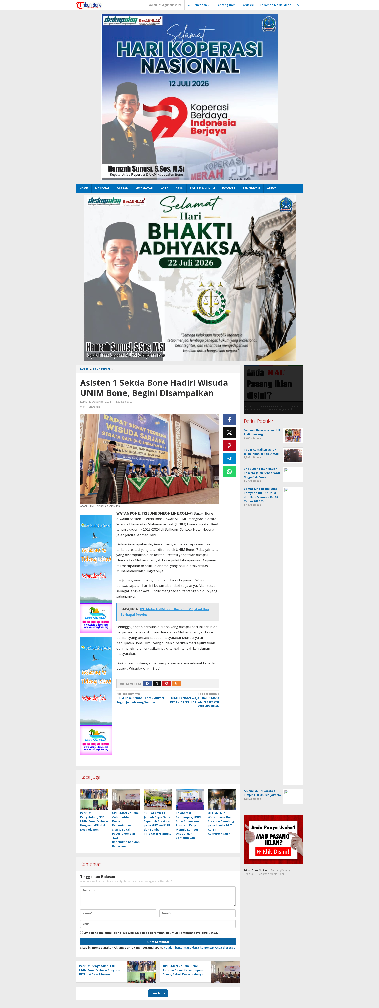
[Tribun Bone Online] (89, 5)
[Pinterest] (166, 683)
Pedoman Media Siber (271, 873)
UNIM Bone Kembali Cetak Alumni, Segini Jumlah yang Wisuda (140, 698)
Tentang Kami (279, 870)
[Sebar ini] (229, 419)
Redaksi (248, 873)
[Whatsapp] (229, 471)
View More (158, 993)
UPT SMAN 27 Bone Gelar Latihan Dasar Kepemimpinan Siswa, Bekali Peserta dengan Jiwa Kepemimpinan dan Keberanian (126, 829)
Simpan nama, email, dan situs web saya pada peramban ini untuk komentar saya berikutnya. (150, 933)
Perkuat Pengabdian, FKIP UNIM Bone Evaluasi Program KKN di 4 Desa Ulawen (94, 821)
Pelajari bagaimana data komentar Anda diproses (199, 947)
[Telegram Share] (229, 458)
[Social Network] (298, 5)
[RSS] (176, 683)
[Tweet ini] (229, 432)
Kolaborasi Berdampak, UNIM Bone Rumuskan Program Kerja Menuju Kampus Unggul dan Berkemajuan (188, 825)
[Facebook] (147, 683)
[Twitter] (157, 683)
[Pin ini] (229, 445)
